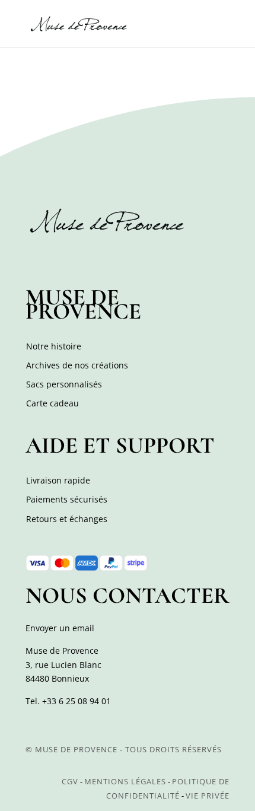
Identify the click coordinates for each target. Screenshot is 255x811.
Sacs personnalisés (64, 384)
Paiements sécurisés (66, 499)
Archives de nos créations (77, 365)
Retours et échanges (66, 518)
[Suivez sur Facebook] (36, 257)
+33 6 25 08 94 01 (76, 701)
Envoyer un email (60, 628)
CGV (70, 781)
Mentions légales (125, 781)
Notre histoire (53, 346)
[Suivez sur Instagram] (62, 257)
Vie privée (208, 795)
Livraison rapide (58, 480)
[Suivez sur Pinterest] (88, 257)
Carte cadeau (52, 403)
